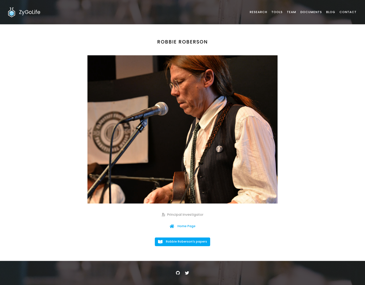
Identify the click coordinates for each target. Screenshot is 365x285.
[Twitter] (187, 273)
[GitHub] (177, 273)
